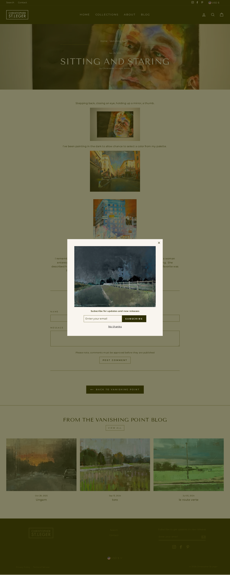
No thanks (115, 326)
